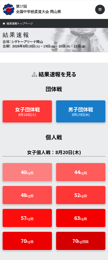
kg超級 (80, 240)
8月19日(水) (80, 111)
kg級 (27, 172)
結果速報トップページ (20, 23)
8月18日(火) (27, 111)
